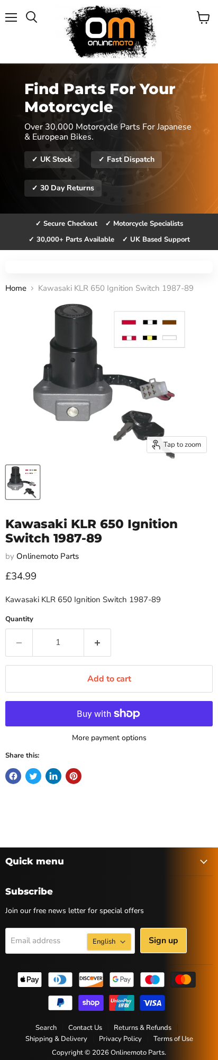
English (104, 941)
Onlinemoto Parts (47, 556)
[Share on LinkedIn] (53, 776)
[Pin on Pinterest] (73, 776)
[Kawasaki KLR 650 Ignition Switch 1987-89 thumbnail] (23, 482)
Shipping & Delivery (56, 1039)
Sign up (163, 940)
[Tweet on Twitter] (33, 776)
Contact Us (85, 1028)
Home (15, 288)
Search (46, 1028)
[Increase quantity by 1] (97, 642)
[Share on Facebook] (13, 776)
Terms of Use (173, 1039)
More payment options (109, 738)
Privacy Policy (120, 1039)
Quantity (19, 619)
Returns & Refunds (142, 1028)
